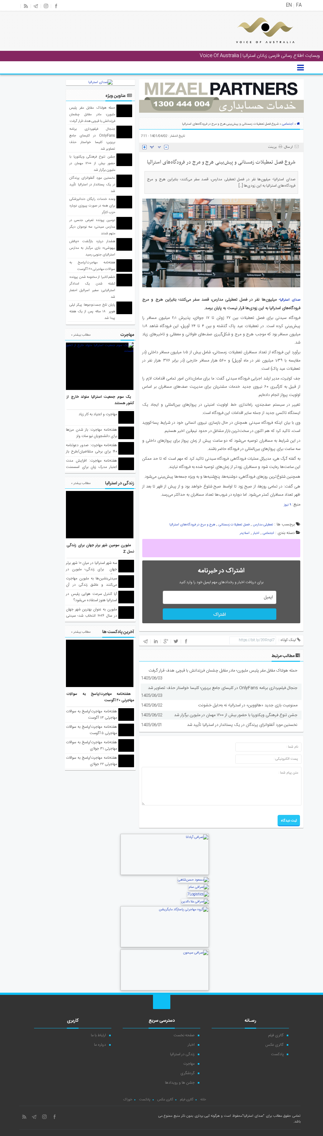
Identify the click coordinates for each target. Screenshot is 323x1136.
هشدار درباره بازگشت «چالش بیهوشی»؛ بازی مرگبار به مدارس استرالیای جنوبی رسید (92, 248)
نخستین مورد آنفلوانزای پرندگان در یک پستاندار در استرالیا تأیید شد (242, 724)
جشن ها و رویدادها (180, 1082)
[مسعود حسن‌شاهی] (193, 880)
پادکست (277, 1054)
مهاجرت (189, 1064)
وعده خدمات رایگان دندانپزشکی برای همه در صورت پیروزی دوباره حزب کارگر (92, 205)
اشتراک (219, 615)
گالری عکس (274, 1045)
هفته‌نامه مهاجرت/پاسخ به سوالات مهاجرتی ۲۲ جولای (91, 761)
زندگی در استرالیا (182, 1054)
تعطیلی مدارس (263, 525)
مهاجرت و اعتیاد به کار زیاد (98, 414)
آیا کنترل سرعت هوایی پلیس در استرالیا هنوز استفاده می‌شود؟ (91, 597)
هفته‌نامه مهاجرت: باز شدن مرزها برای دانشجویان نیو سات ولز (91, 433)
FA (299, 5)
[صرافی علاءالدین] (195, 902)
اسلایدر (245, 533)
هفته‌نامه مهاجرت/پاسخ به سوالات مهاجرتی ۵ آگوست (91, 730)
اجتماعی (287, 124)
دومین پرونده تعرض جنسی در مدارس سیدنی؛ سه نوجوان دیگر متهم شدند (92, 227)
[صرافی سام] (199, 887)
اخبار (256, 533)
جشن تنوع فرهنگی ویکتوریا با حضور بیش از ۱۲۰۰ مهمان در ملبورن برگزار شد (235, 715)
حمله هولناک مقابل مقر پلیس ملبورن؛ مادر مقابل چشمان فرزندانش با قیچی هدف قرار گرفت (223, 670)
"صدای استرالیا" (253, 1116)
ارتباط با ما (98, 1035)
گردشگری (187, 1073)
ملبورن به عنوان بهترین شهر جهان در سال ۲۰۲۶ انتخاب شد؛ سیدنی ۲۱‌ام (91, 615)
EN (289, 5)
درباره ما (100, 1045)
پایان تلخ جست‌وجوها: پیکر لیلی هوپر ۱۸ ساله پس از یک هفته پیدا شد (92, 311)
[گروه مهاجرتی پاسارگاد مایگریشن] (164, 946)
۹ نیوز (287, 505)
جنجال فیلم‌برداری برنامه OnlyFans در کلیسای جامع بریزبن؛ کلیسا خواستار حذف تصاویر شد (222, 688)
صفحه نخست (184, 1035)
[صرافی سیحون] (164, 990)
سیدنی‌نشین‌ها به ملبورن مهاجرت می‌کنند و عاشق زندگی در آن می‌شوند (91, 584)
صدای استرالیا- (289, 300)
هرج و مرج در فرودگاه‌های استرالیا (192, 525)
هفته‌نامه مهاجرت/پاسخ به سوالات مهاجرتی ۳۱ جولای (91, 745)
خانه (203, 1100)
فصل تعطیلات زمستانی (234, 525)
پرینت (273, 147)
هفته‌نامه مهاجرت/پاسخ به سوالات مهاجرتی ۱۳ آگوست (91, 714)
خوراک (127, 1100)
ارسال (288, 147)
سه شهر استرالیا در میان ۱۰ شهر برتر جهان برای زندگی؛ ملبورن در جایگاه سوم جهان (91, 569)
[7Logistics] (198, 894)
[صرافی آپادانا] (164, 874)
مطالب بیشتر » (81, 335)
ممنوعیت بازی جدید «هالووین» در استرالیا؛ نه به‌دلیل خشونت (247, 705)
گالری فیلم (276, 1035)
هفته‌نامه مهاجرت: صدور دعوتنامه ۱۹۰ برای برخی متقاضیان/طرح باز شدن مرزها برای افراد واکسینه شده (91, 454)
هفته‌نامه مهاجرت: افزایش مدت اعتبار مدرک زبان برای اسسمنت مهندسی (91, 466)
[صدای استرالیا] (256, 48)
